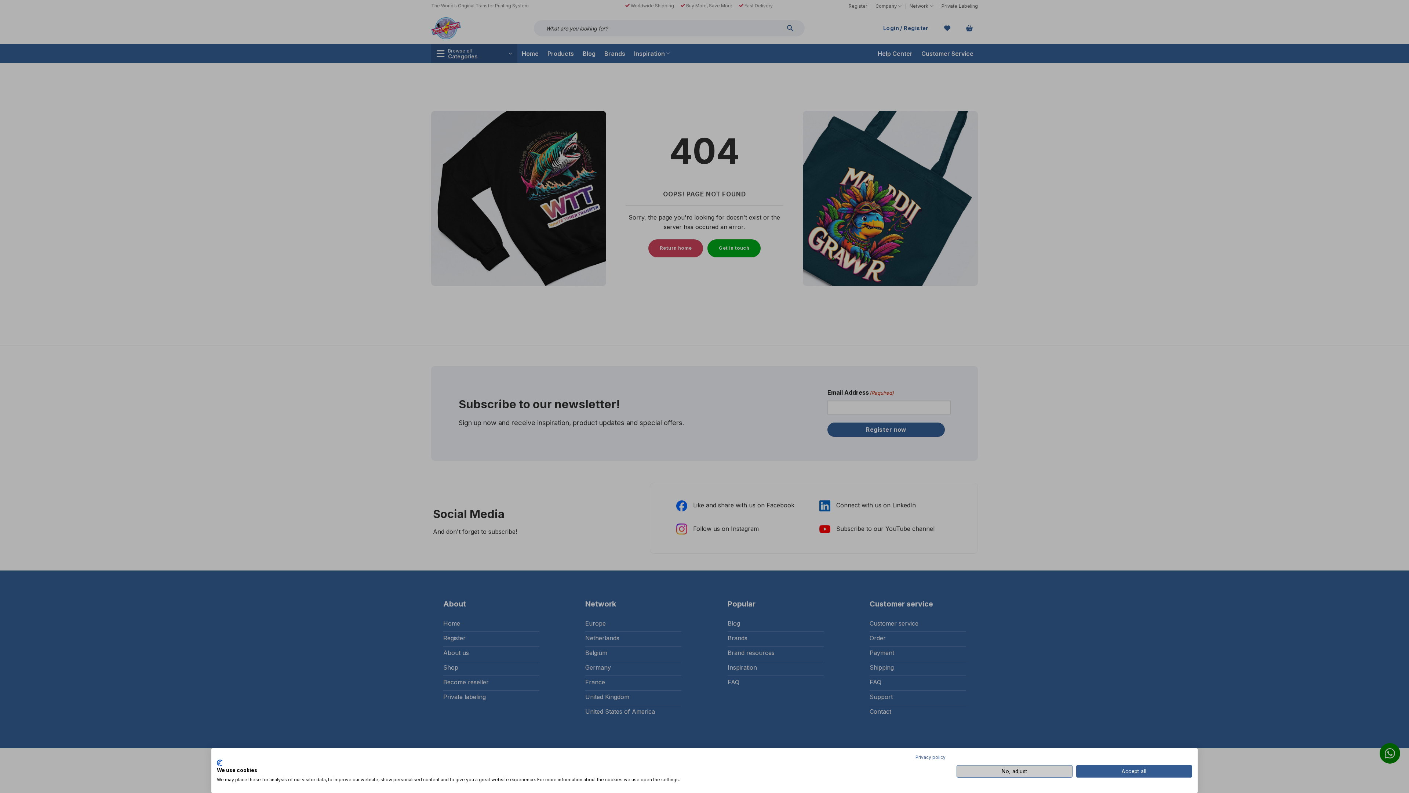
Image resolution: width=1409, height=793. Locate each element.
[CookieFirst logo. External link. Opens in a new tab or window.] (219, 763)
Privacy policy (930, 757)
